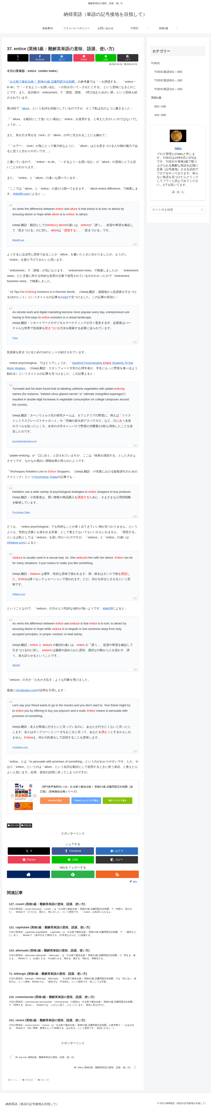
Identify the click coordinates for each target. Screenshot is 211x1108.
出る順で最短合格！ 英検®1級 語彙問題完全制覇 (42, 81)
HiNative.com (16, 542)
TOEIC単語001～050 (168, 71)
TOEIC (155, 63)
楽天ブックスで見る (117, 800)
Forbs (64, 297)
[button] (127, 58)
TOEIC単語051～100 (168, 80)
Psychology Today (46, 477)
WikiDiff (108, 608)
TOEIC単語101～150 (168, 89)
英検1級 (27, 825)
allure (25, 108)
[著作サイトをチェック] (28, 874)
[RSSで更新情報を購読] (117, 874)
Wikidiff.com (21, 194)
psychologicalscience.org (24, 441)
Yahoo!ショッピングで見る (86, 800)
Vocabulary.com (26, 690)
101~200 (160, 115)
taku (178, 148)
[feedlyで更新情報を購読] (72, 874)
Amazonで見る (55, 800)
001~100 (15, 825)
